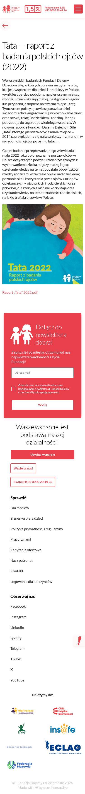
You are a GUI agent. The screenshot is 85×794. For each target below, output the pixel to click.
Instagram (18, 617)
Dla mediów (19, 507)
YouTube (17, 680)
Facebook (18, 606)
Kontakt (16, 571)
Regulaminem (26, 388)
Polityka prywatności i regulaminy (36, 529)
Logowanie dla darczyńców (31, 581)
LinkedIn (17, 627)
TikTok (15, 659)
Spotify (16, 638)
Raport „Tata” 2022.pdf (19, 292)
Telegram (17, 648)
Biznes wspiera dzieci (26, 518)
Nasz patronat (21, 560)
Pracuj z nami (20, 539)
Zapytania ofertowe (25, 550)
